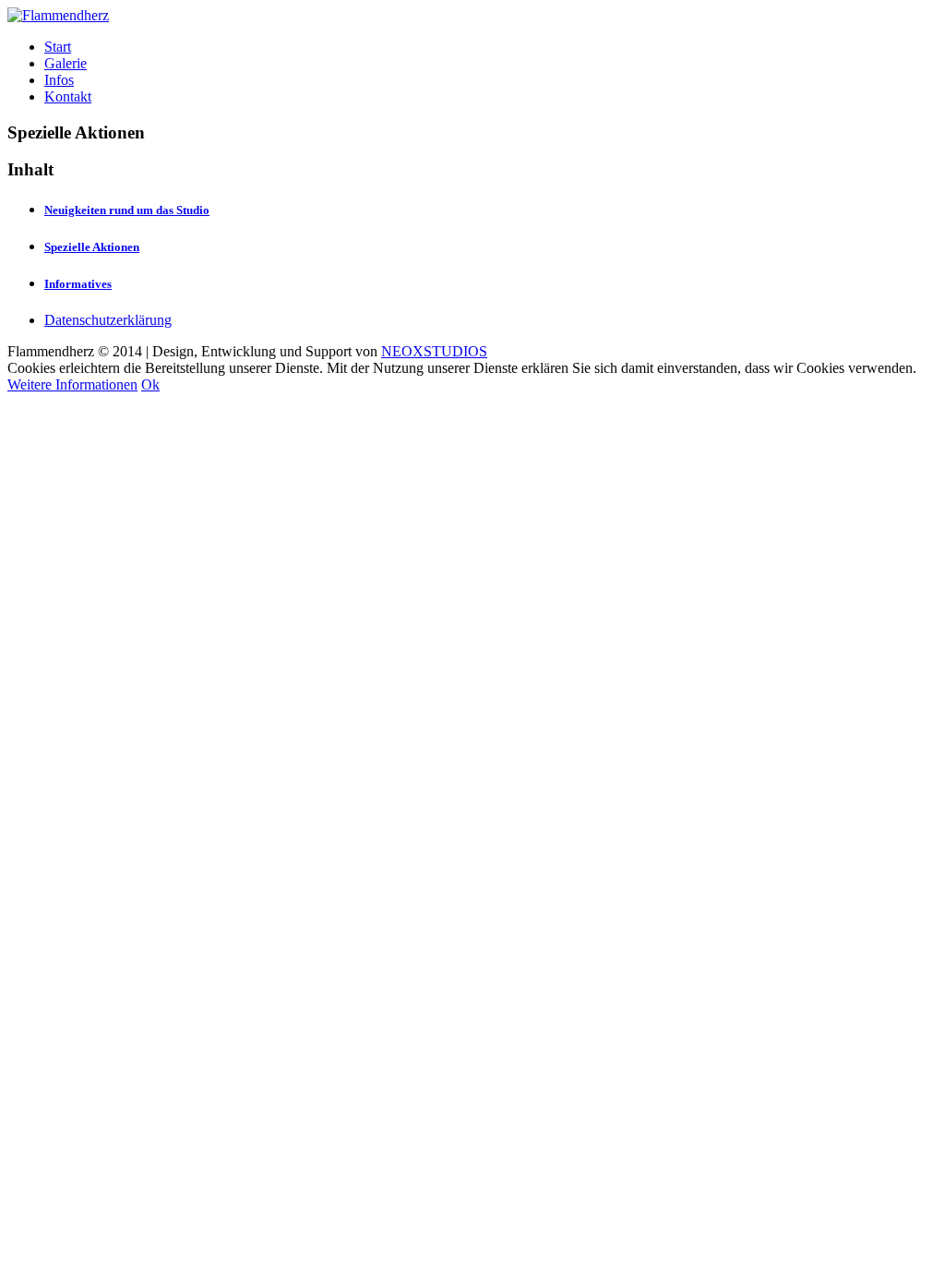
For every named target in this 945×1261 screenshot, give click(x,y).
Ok (150, 384)
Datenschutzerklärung (108, 320)
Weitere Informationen (72, 384)
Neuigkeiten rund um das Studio (126, 210)
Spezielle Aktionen (91, 247)
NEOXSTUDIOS (434, 351)
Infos (59, 80)
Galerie (65, 63)
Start (57, 46)
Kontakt (67, 96)
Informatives (78, 284)
